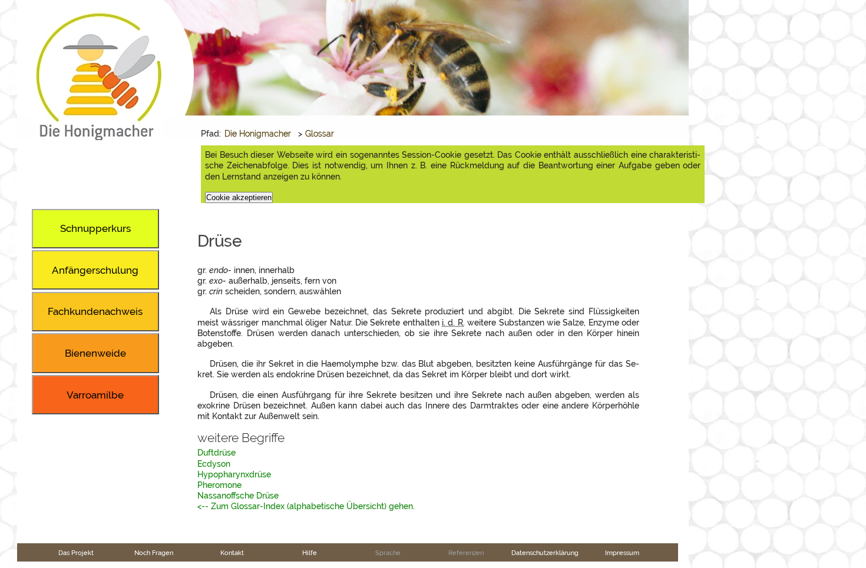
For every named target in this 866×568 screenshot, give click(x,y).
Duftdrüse (216, 452)
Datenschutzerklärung (545, 553)
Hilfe (309, 553)
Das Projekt (76, 553)
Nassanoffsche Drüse (238, 495)
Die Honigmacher (257, 133)
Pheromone (219, 485)
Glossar (319, 133)
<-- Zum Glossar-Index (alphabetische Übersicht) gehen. (306, 506)
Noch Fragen (153, 553)
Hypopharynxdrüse (234, 474)
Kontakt (232, 553)
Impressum (622, 553)
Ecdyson (213, 464)
